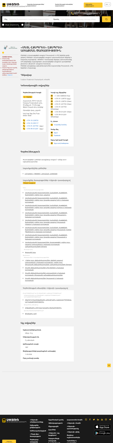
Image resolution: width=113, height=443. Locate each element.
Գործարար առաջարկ (34, 440)
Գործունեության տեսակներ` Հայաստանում (64, 5)
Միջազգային (53, 426)
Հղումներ (52, 430)
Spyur (56, 133)
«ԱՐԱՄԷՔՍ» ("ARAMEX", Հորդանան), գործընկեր (40, 174)
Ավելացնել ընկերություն (89, 5)
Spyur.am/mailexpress (61, 143)
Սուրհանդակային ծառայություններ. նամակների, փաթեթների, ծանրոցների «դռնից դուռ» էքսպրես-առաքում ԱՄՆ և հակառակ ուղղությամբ (47, 200)
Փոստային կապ (30, 252)
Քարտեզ (28, 97)
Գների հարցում (29, 183)
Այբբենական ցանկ (55, 420)
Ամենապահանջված (38, 431)
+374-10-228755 (32, 120)
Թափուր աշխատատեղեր (73, 436)
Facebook (57, 135)
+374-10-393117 (32, 123)
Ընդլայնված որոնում (90, 14)
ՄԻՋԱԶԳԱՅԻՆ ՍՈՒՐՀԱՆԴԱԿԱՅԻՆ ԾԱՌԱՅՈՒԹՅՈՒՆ (43, 308)
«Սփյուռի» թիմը (73, 432)
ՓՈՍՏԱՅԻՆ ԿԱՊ (31, 314)
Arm (107, 4)
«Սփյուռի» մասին (74, 423)
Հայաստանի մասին (74, 420)
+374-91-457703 (34, 126)
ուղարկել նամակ (60, 124)
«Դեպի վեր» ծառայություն (35, 435)
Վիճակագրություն (55, 423)
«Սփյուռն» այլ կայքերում (53, 434)
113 (76, 14)
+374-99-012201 (34, 129)
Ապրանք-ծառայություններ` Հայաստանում (35, 5)
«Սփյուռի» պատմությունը (73, 427)
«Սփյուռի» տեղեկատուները (36, 421)
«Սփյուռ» (9, 75)
